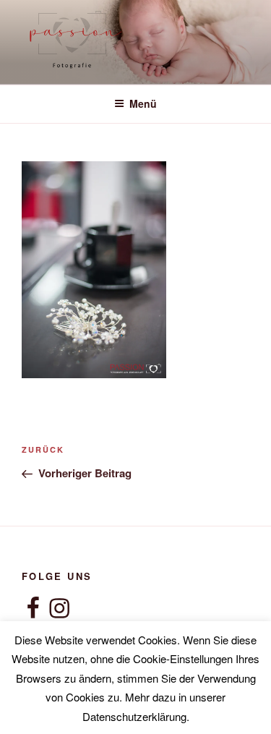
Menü (143, 103)
